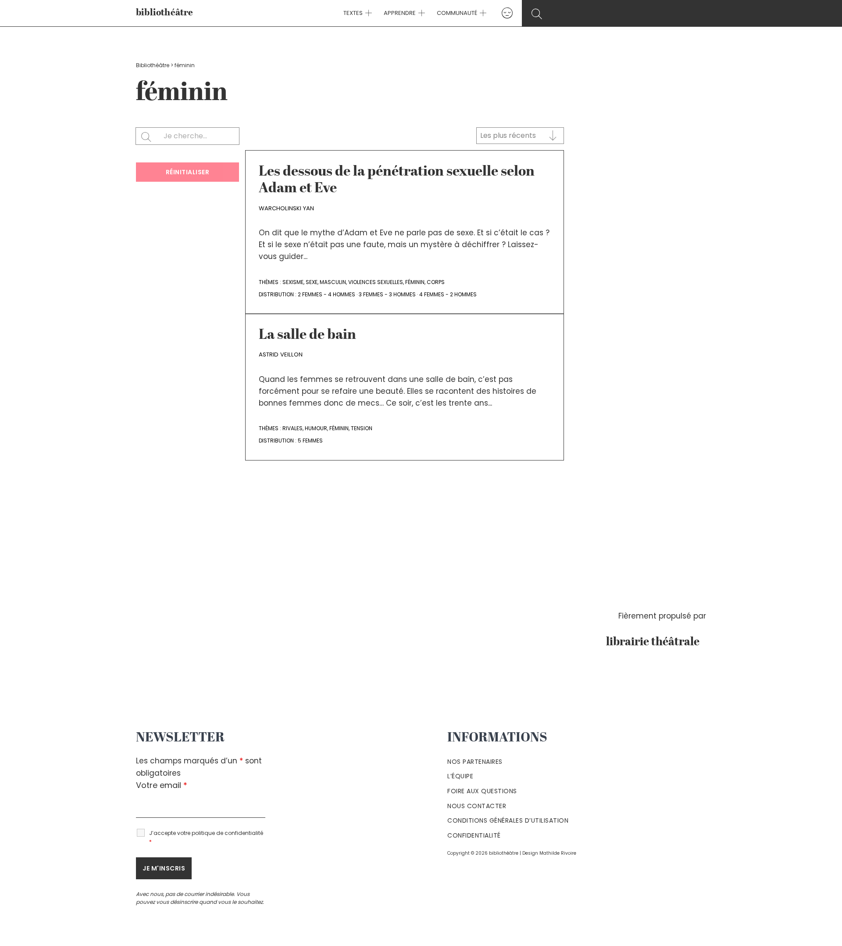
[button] (367, 13)
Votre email (161, 785)
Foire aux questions (482, 791)
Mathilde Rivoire (557, 853)
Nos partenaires (475, 761)
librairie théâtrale (656, 642)
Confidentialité (474, 835)
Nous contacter (476, 806)
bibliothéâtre (164, 13)
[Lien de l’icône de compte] (507, 13)
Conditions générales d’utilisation (507, 820)
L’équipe (460, 776)
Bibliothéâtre (152, 65)
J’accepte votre (206, 837)
